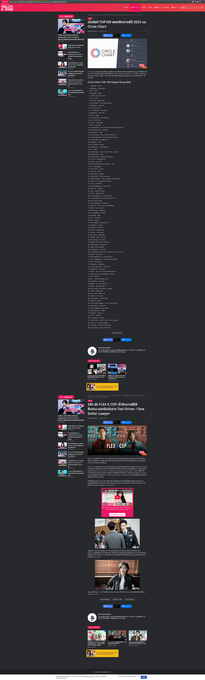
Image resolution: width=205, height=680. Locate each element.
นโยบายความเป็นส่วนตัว (112, 676)
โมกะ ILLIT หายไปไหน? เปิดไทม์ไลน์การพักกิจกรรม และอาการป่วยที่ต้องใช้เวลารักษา (76, 73)
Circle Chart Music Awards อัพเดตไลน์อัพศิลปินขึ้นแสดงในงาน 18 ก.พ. (97, 376)
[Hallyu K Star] (7, 7)
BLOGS (150, 7)
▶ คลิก (111, 387)
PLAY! (175, 7)
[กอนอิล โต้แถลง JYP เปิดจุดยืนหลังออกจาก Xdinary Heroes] (62, 47)
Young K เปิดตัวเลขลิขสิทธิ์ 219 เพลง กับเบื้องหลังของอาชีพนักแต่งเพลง (34, 2)
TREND (144, 7)
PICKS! (166, 7)
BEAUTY (158, 7)
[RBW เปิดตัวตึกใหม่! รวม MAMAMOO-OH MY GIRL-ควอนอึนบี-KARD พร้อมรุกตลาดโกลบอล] (62, 54)
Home (91, 14)
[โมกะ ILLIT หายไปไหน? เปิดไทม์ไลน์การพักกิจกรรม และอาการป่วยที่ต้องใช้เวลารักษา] (62, 73)
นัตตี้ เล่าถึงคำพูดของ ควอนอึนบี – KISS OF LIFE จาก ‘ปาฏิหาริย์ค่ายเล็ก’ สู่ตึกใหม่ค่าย (76, 65)
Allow (143, 677)
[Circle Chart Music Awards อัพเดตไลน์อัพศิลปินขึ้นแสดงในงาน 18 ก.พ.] (97, 369)
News (98, 14)
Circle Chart (118, 333)
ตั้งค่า (68, 678)
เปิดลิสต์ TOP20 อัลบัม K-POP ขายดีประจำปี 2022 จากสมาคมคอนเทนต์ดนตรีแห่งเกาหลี (116, 377)
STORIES (134, 7)
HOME (126, 7)
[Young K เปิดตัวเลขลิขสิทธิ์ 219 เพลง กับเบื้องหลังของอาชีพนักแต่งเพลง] (62, 92)
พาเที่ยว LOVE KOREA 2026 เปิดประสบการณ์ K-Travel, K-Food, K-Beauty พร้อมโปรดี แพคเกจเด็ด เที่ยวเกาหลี (71, 37)
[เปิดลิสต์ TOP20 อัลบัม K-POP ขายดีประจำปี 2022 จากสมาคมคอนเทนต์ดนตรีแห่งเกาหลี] (117, 369)
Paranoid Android (93, 31)
